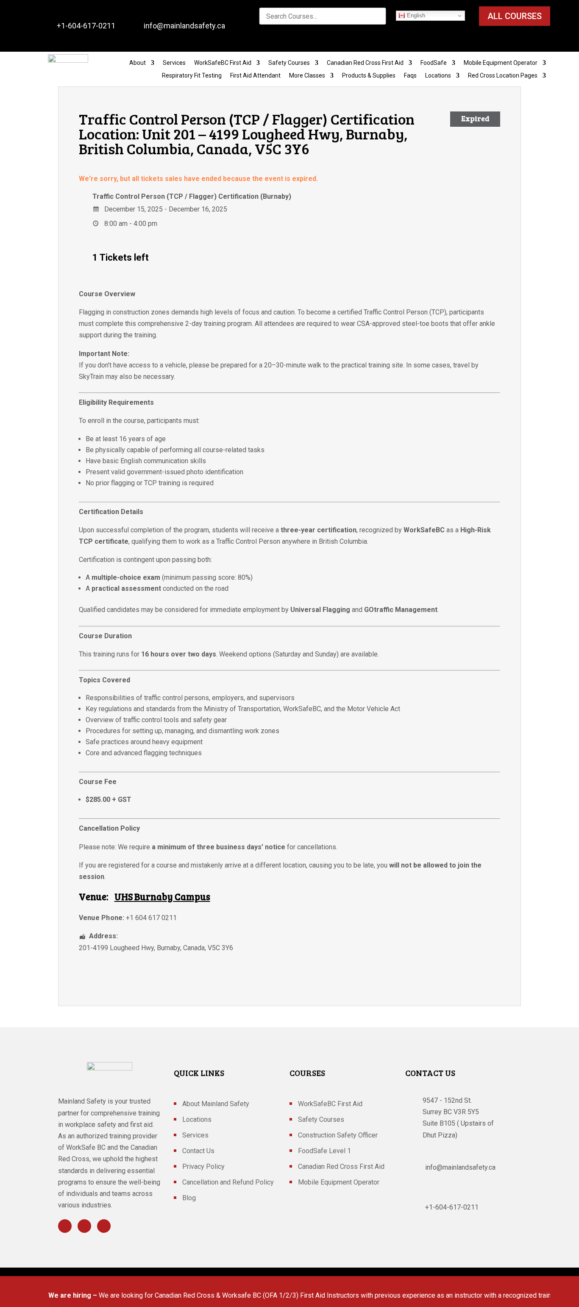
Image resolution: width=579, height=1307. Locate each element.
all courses (514, 16)
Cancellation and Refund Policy (228, 1182)
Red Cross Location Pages (502, 75)
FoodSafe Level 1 (324, 1151)
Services (174, 63)
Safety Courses (289, 63)
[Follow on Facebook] (65, 1226)
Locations (438, 75)
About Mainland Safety (215, 1104)
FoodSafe (433, 63)
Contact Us (198, 1151)
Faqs (410, 75)
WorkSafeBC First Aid (222, 63)
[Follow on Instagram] (84, 1226)
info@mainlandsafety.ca (184, 25)
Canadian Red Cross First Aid (365, 63)
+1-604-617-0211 (86, 25)
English (415, 15)
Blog (189, 1198)
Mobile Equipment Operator (500, 63)
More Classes (307, 75)
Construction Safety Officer (338, 1135)
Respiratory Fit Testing (192, 75)
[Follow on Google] (104, 1226)
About (137, 63)
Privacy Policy (203, 1167)
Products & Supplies (368, 75)
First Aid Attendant (255, 75)
